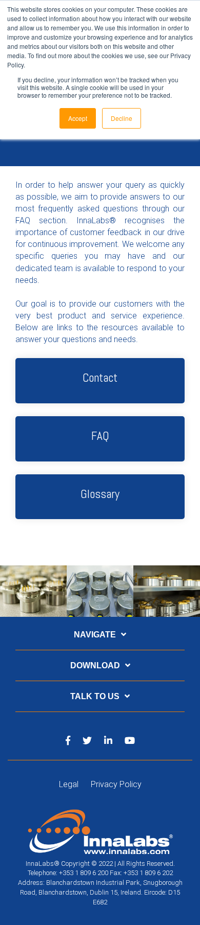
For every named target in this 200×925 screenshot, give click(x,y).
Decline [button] (121, 118)
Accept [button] (77, 118)
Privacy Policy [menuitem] (116, 784)
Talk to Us (94, 696)
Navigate (95, 634)
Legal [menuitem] (68, 784)
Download (95, 665)
